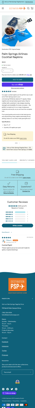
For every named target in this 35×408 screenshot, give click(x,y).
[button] (28, 8)
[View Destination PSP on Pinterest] (16, 389)
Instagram (5, 346)
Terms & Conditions (6, 401)
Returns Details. (9, 193)
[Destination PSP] (17, 8)
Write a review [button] (17, 225)
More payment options (17, 88)
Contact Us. (26, 191)
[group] (17, 2)
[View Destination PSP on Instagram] (3, 389)
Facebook (5, 342)
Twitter (4, 351)
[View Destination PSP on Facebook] (7, 389)
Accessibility (23, 401)
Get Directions (29, 1)
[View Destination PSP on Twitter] (11, 389)
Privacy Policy (16, 401)
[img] (6, 237)
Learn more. (23, 138)
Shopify (22, 398)
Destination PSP (10, 398)
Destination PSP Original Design (11, 49)
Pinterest (5, 355)
